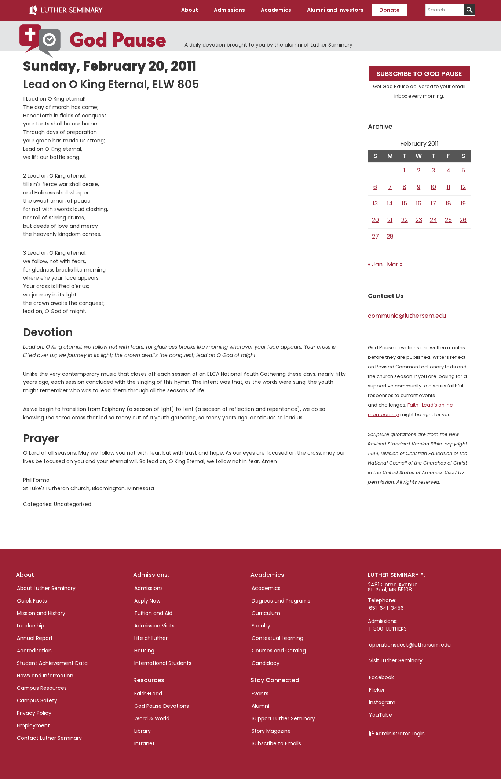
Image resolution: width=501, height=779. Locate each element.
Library (142, 731)
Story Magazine (271, 731)
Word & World (151, 718)
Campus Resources (42, 688)
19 (463, 203)
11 (448, 187)
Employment (33, 725)
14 (390, 203)
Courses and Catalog (279, 650)
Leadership (30, 625)
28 (390, 236)
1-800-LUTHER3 (388, 629)
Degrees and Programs (281, 600)
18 (448, 203)
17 (433, 203)
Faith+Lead (148, 693)
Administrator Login (400, 733)
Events (260, 693)
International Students (162, 663)
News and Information (45, 675)
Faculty (261, 625)
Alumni (260, 706)
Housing (144, 650)
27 (375, 236)
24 (433, 220)
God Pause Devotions (161, 706)
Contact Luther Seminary (49, 738)
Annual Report (35, 638)
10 (433, 187)
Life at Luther (151, 638)
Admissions (148, 588)
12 (463, 187)
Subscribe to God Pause (419, 73)
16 (418, 203)
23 (419, 220)
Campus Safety (37, 700)
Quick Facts (32, 600)
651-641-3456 (386, 608)
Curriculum (266, 613)
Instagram (382, 702)
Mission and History (41, 613)
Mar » (394, 264)
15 (404, 203)
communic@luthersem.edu (407, 316)
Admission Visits (154, 625)
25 (448, 220)
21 (389, 220)
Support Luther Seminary (283, 718)
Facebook (381, 677)
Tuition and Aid (153, 613)
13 (375, 203)
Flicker (377, 690)
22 (404, 220)
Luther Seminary (66, 10)
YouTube (380, 714)
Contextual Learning (277, 638)
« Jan (375, 264)
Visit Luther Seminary (396, 660)
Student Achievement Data (52, 663)
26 (463, 220)
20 (375, 220)
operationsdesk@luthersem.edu (410, 644)
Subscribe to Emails (276, 743)
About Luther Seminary (46, 588)
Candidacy (265, 663)
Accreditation (34, 650)
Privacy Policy (34, 713)
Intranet (144, 743)
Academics (266, 588)
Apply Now (147, 600)
